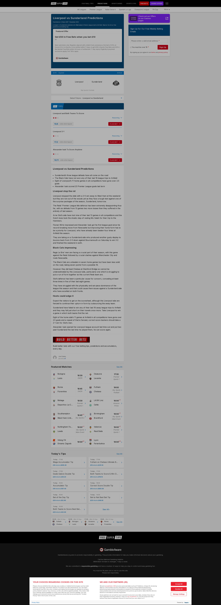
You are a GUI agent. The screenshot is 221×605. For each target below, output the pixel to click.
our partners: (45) (110, 586)
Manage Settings (179, 594)
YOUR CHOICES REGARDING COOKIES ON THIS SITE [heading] (58, 582)
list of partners (132, 596)
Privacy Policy (35, 602)
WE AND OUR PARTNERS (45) (114, 582)
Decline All (178, 589)
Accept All (178, 584)
